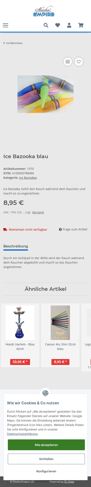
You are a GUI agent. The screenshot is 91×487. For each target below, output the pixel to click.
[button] (69, 25)
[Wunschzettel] (57, 25)
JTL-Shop (69, 481)
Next (80, 337)
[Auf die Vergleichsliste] (67, 61)
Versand (38, 212)
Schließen (46, 459)
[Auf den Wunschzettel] (78, 61)
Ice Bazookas (28, 178)
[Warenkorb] (80, 25)
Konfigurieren (46, 471)
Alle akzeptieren (46, 445)
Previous (10, 337)
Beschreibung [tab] (15, 246)
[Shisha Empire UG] (43, 11)
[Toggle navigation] (5, 25)
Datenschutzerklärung (22, 434)
